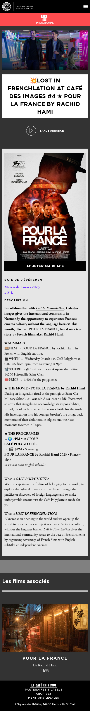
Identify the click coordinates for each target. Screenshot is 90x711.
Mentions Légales (43, 697)
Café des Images (17, 6)
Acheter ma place (45, 266)
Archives (44, 693)
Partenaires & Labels (43, 689)
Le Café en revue (43, 685)
